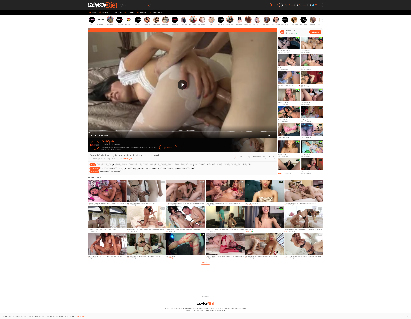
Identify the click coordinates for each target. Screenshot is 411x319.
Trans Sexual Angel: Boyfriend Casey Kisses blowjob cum (223, 203)
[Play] (182, 85)
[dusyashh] (289, 166)
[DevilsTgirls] (94, 145)
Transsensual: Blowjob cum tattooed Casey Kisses (300, 203)
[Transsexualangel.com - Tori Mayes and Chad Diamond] (107, 246)
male (208, 165)
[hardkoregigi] (185, 246)
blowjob (104, 165)
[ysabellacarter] (312, 62)
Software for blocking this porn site (197, 310)
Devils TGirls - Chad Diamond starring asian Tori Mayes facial (225, 229)
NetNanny (214, 310)
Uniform (191, 168)
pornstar (226, 165)
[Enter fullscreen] (273, 135)
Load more (205, 262)
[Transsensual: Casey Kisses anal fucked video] (146, 193)
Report (271, 157)
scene (118, 165)
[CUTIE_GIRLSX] (312, 148)
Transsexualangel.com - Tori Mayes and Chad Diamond (105, 256)
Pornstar (164, 168)
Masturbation (156, 168)
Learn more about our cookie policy (234, 308)
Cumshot (127, 168)
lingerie (163, 165)
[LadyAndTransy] (312, 131)
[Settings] (269, 135)
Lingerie (147, 168)
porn (213, 165)
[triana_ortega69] (289, 97)
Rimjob (171, 168)
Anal (102, 168)
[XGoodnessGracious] (312, 166)
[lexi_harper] (312, 79)
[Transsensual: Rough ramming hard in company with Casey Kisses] (185, 193)
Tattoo (185, 168)
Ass (107, 168)
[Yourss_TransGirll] (289, 131)
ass (140, 165)
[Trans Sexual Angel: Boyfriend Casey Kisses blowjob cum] (225, 193)
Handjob (140, 168)
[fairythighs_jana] (312, 97)
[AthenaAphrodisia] (289, 45)
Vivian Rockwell (115, 172)
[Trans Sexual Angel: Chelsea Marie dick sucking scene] (185, 219)
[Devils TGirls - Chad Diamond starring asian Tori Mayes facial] (225, 219)
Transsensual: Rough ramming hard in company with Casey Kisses (185, 203)
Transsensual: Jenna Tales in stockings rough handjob (144, 256)
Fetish (134, 168)
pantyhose (184, 165)
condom (202, 165)
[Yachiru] (289, 62)
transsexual (133, 165)
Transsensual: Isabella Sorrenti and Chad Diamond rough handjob (303, 229)
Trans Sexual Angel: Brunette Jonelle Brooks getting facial (302, 256)
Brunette (119, 168)
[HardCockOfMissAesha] (289, 79)
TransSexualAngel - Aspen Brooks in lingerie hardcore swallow (146, 229)
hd (249, 165)
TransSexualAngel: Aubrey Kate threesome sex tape (261, 256)
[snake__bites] (312, 114)
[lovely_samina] (289, 148)
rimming (170, 165)
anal (98, 165)
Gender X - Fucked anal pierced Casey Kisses (102, 229)
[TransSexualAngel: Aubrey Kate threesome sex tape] (264, 246)
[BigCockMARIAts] (289, 114)
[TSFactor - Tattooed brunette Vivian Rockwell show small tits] (107, 193)
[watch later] (90, 182)
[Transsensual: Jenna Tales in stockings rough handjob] (146, 246)
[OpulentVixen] (312, 45)
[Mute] (96, 135)
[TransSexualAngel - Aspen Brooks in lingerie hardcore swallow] (146, 219)
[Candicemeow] (264, 219)
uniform (233, 165)
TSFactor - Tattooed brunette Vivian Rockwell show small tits (107, 203)
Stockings (178, 168)
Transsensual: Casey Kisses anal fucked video (141, 203)
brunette (124, 165)
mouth (177, 165)
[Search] (148, 5)
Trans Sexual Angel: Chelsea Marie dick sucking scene (183, 229)
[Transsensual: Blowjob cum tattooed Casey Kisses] (303, 193)
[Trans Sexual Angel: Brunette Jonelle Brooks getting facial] (303, 246)
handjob (111, 165)
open (239, 165)
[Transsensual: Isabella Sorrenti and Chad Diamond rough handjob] (303, 219)
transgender (193, 165)
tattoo (157, 165)
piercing (219, 165)
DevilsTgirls (107, 141)
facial (151, 165)
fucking (145, 165)
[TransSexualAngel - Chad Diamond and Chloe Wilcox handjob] (225, 246)
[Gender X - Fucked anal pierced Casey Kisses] (107, 219)
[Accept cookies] (407, 316)
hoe (244, 165)
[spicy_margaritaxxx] (264, 193)
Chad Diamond (104, 172)
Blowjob (112, 168)
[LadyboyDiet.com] (103, 5)
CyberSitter (221, 310)
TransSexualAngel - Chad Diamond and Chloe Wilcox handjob (225, 256)
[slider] (182, 133)
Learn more (80, 316)
